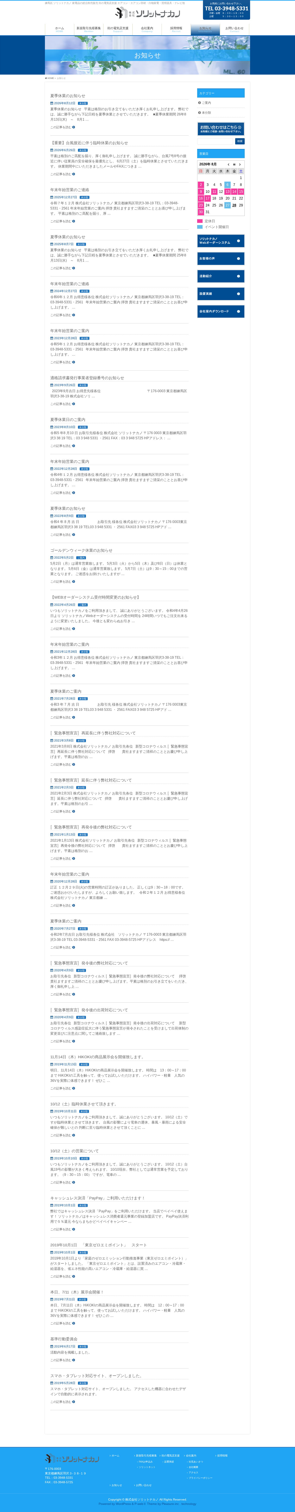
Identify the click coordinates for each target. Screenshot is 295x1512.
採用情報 (222, 1455)
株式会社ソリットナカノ (142, 1499)
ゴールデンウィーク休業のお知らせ (81, 550)
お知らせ (117, 1485)
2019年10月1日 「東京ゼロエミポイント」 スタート (98, 1245)
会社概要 (193, 1467)
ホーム (115, 1455)
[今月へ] (234, 164)
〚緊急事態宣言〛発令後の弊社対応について (89, 963)
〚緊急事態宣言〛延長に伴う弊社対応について (91, 780)
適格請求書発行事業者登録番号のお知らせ (87, 378)
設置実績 (169, 1461)
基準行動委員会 (64, 1339)
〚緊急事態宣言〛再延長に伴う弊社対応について (93, 733)
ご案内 (81, 557)
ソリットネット (147, 1467)
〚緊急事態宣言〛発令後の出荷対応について (89, 1010)
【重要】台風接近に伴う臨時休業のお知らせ (89, 143)
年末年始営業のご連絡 (69, 189)
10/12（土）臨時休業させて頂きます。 (84, 1104)
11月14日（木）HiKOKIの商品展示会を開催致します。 (97, 1057)
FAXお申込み (146, 1461)
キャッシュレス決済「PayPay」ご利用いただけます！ (97, 1198)
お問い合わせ (144, 1485)
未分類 (82, 103)
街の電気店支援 (171, 1455)
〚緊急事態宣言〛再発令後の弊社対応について (91, 827)
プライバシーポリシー (201, 1478)
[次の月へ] (241, 164)
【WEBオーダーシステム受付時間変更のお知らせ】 (95, 597)
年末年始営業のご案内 (69, 330)
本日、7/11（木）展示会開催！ (77, 1292)
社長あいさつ (196, 1461)
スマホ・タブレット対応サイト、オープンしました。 (97, 1375)
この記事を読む (60, 127)
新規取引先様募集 (146, 1455)
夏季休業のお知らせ (67, 95)
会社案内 (191, 1455)
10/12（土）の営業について (74, 1151)
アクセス (193, 1472)
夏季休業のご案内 (65, 691)
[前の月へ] (227, 164)
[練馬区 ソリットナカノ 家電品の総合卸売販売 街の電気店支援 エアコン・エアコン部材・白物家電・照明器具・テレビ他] (147, 15)
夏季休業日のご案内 (67, 419)
